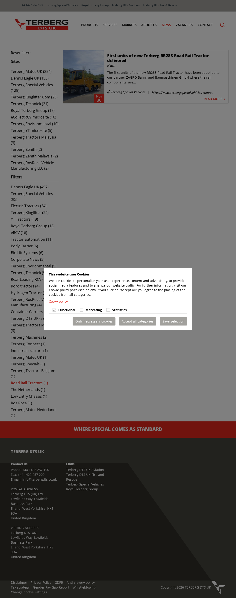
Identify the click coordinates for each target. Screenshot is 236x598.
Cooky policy (58, 301)
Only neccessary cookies (94, 321)
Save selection (173, 321)
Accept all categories (137, 321)
